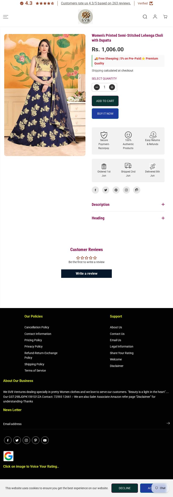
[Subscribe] (168, 424)
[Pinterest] (116, 190)
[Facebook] (95, 190)
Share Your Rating (122, 353)
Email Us (115, 340)
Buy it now (105, 113)
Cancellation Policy (36, 327)
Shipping (97, 70)
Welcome (116, 359)
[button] (5, 17)
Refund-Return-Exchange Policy (40, 355)
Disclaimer (116, 366)
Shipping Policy (34, 364)
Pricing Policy (33, 340)
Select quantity (104, 78)
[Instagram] (126, 190)
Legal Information (121, 346)
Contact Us (117, 333)
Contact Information (37, 333)
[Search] (145, 16)
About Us (116, 327)
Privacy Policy (33, 346)
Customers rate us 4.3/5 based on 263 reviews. (96, 3)
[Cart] (165, 16)
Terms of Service (35, 370)
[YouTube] (45, 440)
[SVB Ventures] (85, 16)
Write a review (86, 274)
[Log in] (155, 16)
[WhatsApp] (136, 190)
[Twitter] (105, 190)
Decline (125, 488)
